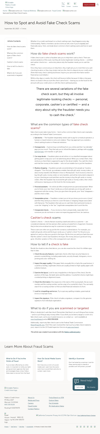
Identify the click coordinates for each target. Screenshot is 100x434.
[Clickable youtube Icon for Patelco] (80, 427)
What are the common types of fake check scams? (15, 55)
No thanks (91, 387)
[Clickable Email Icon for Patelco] (95, 427)
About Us (31, 398)
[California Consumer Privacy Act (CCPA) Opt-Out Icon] (56, 415)
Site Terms (14, 426)
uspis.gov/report (73, 327)
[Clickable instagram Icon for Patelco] (88, 427)
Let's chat (79, 387)
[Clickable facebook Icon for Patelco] (84, 427)
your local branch (37, 319)
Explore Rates (53, 400)
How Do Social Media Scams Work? (49, 360)
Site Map (21, 426)
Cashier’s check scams (15, 62)
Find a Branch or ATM (56, 398)
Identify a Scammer (76, 359)
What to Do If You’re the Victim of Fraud (16, 360)
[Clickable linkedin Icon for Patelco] (77, 427)
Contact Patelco (33, 409)
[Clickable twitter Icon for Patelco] (91, 427)
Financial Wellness (29, 11)
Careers (30, 403)
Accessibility (29, 426)
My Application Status (56, 406)
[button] (2, 5)
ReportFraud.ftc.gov (38, 325)
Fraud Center (56, 11)
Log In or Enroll (89, 4)
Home (5, 11)
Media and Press (33, 400)
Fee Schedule (53, 403)
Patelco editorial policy (72, 332)
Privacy (6, 426)
